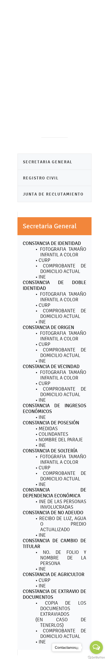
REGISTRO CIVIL (41, 177)
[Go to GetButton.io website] (96, 657)
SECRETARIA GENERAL (47, 161)
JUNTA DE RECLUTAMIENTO (53, 194)
